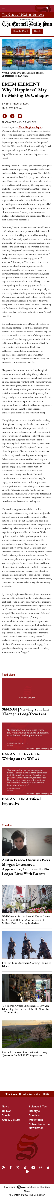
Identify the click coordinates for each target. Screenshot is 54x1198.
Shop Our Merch (20, 31)
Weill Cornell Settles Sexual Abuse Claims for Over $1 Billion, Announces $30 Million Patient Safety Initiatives (26, 919)
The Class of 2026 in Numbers (23, 14)
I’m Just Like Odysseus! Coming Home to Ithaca (26, 964)
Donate (37, 31)
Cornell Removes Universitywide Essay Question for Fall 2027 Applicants (25, 1053)
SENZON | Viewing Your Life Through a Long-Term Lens (25, 711)
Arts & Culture (11, 1119)
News (5, 1106)
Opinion (6, 1111)
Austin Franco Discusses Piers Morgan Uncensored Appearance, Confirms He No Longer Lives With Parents (26, 866)
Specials (34, 1115)
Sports (6, 1115)
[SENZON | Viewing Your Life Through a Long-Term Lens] (27, 692)
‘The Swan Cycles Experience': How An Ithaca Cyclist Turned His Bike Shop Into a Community (26, 1009)
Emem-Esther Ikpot (17, 103)
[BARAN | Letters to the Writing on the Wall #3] (27, 736)
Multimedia (36, 1119)
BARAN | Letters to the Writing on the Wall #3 (21, 756)
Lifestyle (34, 1111)
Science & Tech (38, 1106)
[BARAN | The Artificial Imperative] (27, 781)
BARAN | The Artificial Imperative (21, 801)
